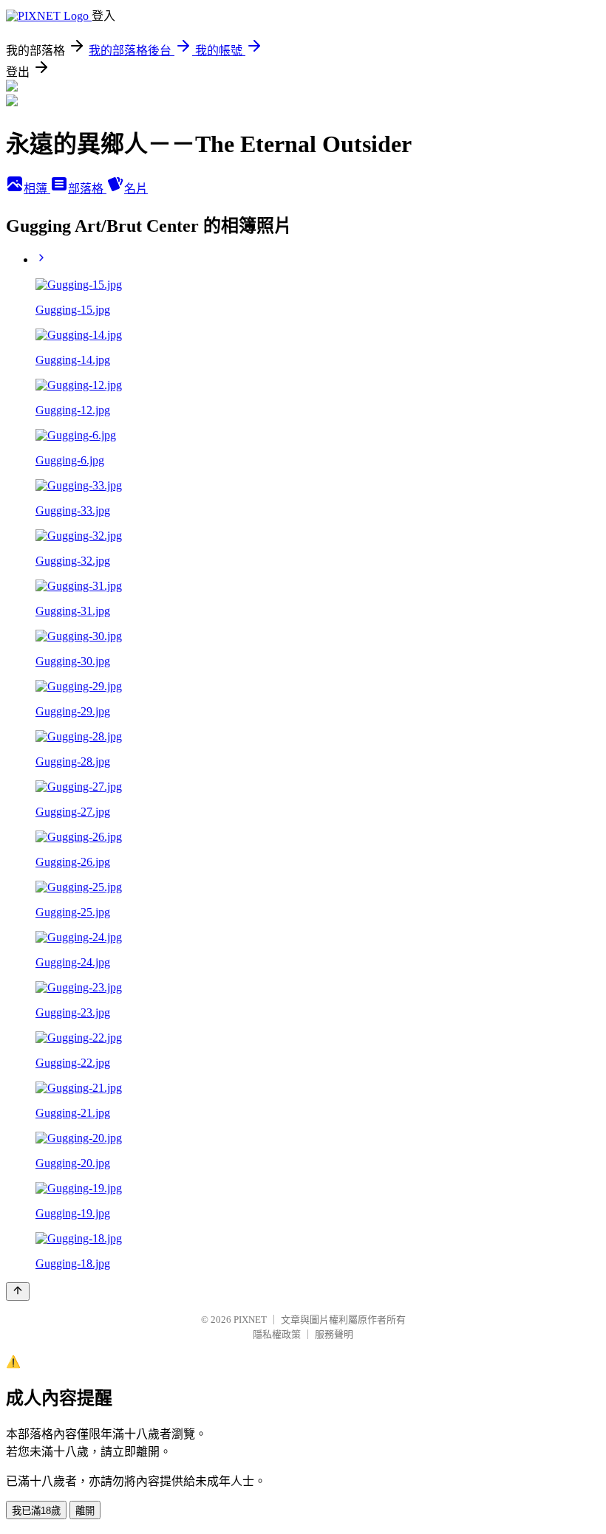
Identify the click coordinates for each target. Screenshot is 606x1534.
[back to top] (18, 1291)
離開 (85, 1510)
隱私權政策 (277, 1334)
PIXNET (250, 1319)
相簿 (37, 188)
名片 (136, 188)
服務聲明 (334, 1334)
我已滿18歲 (36, 1510)
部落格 (87, 188)
